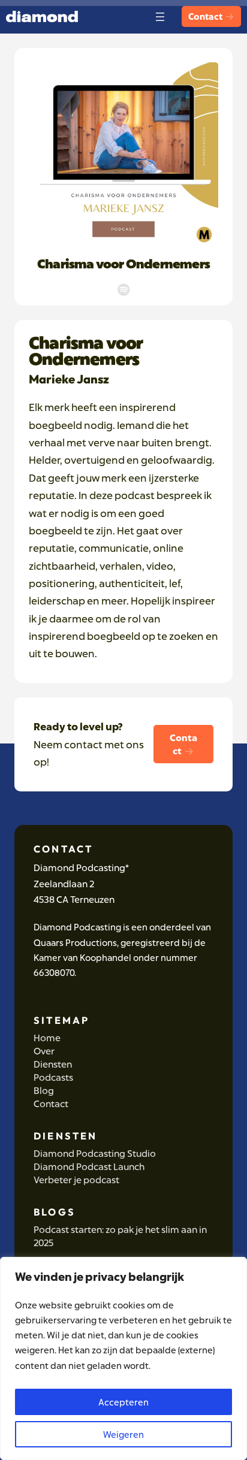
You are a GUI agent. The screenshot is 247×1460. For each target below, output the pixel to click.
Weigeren (123, 1434)
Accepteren (123, 1402)
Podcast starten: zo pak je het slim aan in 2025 (120, 1236)
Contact (206, 16)
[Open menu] (160, 17)
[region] (123, 1358)
